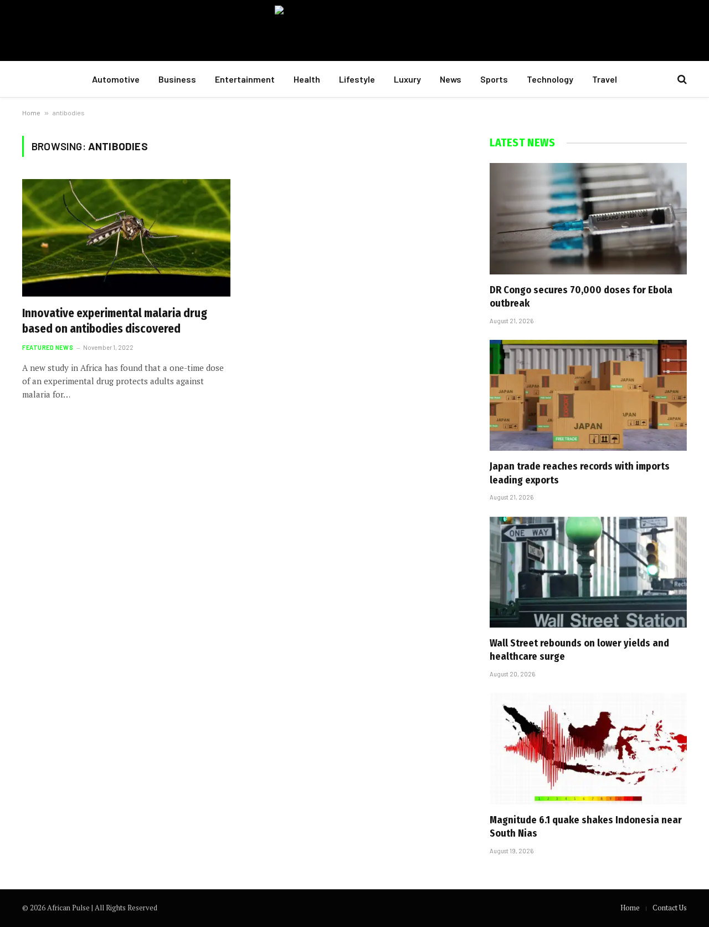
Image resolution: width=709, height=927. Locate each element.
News (450, 79)
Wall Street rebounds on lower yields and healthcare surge (579, 650)
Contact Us (670, 908)
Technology (550, 79)
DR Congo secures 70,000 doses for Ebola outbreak (581, 296)
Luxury (407, 79)
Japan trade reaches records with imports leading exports (580, 473)
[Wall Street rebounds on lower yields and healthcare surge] (588, 572)
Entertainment (245, 79)
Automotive (116, 79)
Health (307, 79)
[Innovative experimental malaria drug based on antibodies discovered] (126, 238)
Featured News (47, 347)
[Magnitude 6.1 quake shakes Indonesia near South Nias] (588, 748)
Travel (604, 79)
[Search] (681, 79)
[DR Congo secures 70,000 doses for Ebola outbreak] (588, 218)
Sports (494, 79)
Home (31, 112)
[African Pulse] (355, 30)
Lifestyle (357, 79)
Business (177, 79)
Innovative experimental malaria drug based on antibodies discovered (114, 321)
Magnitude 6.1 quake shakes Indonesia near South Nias (586, 826)
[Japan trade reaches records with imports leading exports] (588, 395)
